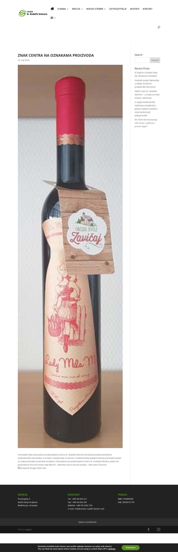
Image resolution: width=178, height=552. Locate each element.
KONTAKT (147, 9)
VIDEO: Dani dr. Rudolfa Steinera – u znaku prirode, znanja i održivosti (147, 94)
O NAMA (61, 9)
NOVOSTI (134, 9)
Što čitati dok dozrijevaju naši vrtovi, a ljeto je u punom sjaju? (146, 123)
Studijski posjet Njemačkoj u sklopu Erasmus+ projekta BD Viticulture (147, 83)
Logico (28, 529)
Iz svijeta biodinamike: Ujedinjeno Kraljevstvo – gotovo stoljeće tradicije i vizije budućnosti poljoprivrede (146, 109)
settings (111, 549)
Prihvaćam (130, 547)
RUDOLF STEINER (94, 9)
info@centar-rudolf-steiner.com (89, 508)
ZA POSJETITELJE (118, 9)
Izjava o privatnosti (87, 522)
